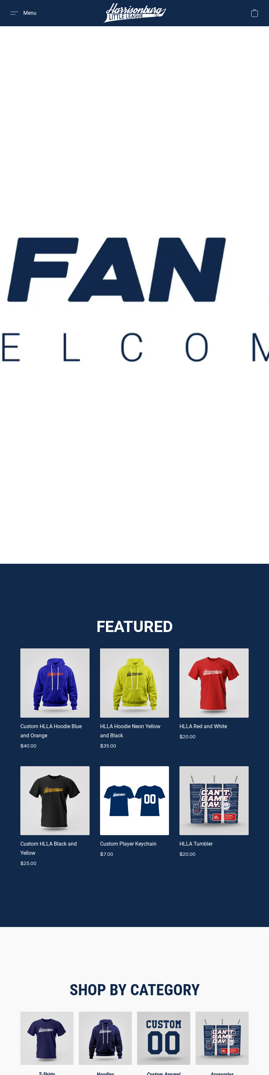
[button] (134, 13)
